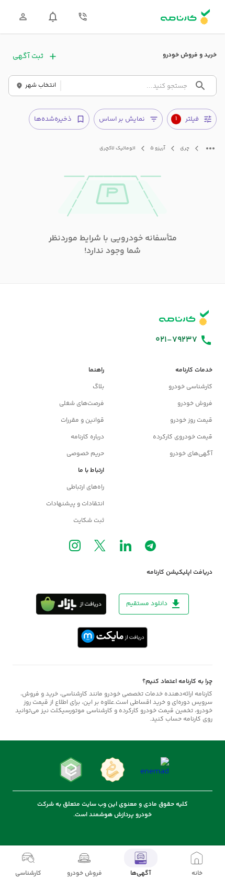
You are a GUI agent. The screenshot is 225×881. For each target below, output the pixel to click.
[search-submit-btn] (200, 86)
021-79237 (176, 340)
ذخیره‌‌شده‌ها (53, 119)
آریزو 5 (157, 149)
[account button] (23, 16)
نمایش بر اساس (122, 119)
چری (184, 149)
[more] (210, 148)
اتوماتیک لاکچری (117, 149)
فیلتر (187, 119)
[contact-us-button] (82, 16)
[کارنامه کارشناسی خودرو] (184, 318)
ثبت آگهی (28, 56)
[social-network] (150, 548)
